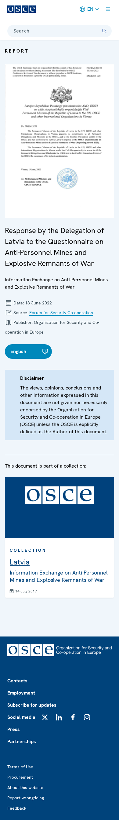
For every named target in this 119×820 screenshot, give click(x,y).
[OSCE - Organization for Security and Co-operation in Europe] (21, 9)
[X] (44, 717)
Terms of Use (20, 767)
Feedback (16, 808)
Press (13, 729)
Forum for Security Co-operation (61, 312)
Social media (21, 717)
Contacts (17, 681)
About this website (25, 787)
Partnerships (21, 741)
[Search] (104, 31)
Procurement (20, 777)
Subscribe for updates (31, 705)
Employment (21, 693)
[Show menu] (108, 9)
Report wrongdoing (25, 798)
